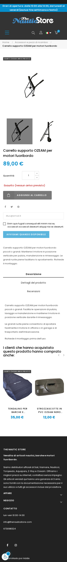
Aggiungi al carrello (32, 195)
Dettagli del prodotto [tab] (33, 282)
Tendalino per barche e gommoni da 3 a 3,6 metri (18, 410)
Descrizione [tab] (33, 274)
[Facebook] (7, 545)
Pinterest (18, 207)
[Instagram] (15, 545)
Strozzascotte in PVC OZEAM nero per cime (49, 410)
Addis (26, 558)
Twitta (12, 207)
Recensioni (33, 291)
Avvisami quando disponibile (26, 234)
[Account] (41, 33)
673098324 (9, 528)
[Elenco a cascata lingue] (48, 33)
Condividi (5, 207)
